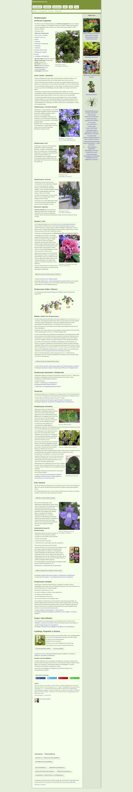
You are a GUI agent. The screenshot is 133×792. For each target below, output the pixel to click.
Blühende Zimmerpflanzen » (64, 771)
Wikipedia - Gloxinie (48, 690)
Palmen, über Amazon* (91, 128)
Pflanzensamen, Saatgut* (91, 35)
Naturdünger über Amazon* (91, 57)
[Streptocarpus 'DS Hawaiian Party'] (69, 262)
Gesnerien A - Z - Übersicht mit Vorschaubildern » (47, 757)
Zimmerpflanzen (37, 7)
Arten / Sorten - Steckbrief (41, 35)
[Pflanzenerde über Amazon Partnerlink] (91, 73)
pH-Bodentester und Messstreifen (66, 575)
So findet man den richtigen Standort (48, 279)
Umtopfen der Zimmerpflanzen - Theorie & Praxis (51, 610)
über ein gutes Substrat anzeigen (45, 497)
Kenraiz (63, 176)
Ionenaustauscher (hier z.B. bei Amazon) (54, 350)
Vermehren (37, 47)
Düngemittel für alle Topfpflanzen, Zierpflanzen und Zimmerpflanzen (57, 626)
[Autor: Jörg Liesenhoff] (36, 702)
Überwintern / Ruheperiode (41, 43)
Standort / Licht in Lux (40, 37)
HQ (62, 265)
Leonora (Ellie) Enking (68, 140)
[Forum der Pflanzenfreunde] (40, 645)
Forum (76, 7)
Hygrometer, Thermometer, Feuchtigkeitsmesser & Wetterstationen (57, 401)
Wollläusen (52, 655)
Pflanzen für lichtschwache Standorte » (45, 771)
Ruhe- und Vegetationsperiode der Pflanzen (50, 386)
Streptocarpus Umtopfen (41, 52)
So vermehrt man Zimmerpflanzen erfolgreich (50, 474)
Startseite (35, 11)
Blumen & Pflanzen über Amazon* (91, 33)
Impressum (43, 784)
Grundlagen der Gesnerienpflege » (44, 761)
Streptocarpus (58, 11)
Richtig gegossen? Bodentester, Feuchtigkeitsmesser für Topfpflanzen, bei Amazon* (91, 157)
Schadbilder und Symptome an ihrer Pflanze (53, 668)
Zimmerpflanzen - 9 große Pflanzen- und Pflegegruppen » (49, 775)
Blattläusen (37, 655)
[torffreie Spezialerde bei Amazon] (74, 562)
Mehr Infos (72, 782)
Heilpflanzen (47, 7)
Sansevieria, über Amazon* (91, 120)
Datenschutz (37, 784)
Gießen (37, 39)
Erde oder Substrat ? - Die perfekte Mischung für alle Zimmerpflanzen (56, 577)
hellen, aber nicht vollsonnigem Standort (64, 224)
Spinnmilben (44, 655)
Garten (65, 7)
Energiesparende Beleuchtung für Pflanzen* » (46, 384)
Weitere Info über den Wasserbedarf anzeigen (47, 361)
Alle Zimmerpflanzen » (41, 767)
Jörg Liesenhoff (46, 699)
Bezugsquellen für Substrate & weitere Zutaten (48, 570)
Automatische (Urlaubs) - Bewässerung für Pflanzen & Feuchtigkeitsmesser (59, 367)
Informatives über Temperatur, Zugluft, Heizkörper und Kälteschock (55, 400)
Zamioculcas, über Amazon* (92, 116)
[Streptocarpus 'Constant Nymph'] (69, 136)
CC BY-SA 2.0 (67, 265)
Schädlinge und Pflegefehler (42, 56)
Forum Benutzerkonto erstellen (43, 648)
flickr (74, 140)
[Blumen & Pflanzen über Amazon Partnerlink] (91, 32)
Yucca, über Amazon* (91, 124)
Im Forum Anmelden (58, 648)
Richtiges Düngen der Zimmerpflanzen (48, 625)
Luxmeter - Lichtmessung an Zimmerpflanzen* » (46, 382)
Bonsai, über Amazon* (91, 94)
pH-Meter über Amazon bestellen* (49, 575)
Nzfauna (60, 66)
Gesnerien (50, 11)
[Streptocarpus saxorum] (67, 62)
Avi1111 (63, 212)
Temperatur (37, 45)
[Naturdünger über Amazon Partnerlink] (91, 55)
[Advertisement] (57, 717)
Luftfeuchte (37, 41)
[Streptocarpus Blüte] (69, 529)
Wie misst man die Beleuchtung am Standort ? (48, 274)
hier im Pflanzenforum (56, 637)
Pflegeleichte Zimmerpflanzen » (57, 767)
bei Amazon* (51, 478)
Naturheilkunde (57, 7)
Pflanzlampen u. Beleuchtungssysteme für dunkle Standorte (56, 281)
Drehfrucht (46, 58)
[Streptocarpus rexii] (69, 172)
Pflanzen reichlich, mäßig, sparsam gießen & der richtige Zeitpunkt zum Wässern (59, 366)
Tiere (71, 7)
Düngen (37, 54)
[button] (41, 678)
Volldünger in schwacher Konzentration (44, 622)
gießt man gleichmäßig (50, 292)
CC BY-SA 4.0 (68, 176)
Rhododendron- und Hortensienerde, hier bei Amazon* (48, 565)
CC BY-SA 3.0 (65, 66)
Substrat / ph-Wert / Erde (41, 50)
